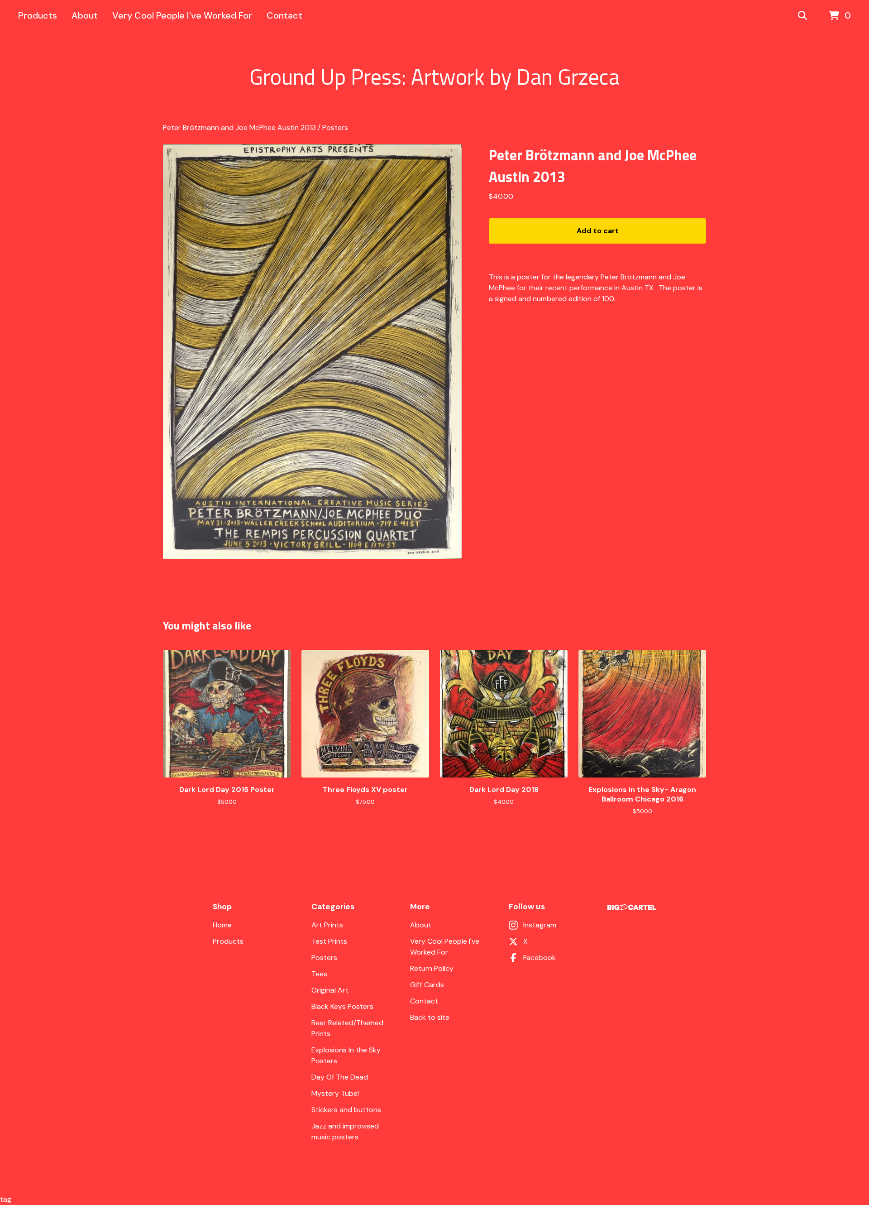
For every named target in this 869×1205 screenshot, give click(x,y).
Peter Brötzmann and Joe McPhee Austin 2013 (239, 127)
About (85, 15)
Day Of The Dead (339, 1077)
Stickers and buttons (346, 1109)
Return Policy (432, 968)
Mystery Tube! (335, 1093)
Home (222, 925)
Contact (284, 15)
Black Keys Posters (342, 1006)
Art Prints (327, 925)
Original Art (330, 990)
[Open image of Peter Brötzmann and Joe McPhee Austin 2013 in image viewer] (312, 351)
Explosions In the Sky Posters (346, 1055)
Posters (335, 127)
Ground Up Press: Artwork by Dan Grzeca (434, 77)
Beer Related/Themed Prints (347, 1028)
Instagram (539, 925)
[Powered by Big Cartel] (631, 907)
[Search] (802, 15)
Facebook (539, 957)
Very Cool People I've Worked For (182, 15)
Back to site (429, 1017)
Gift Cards (427, 984)
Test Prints (329, 941)
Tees (319, 974)
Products (37, 15)
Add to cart (598, 230)
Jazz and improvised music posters (345, 1131)
